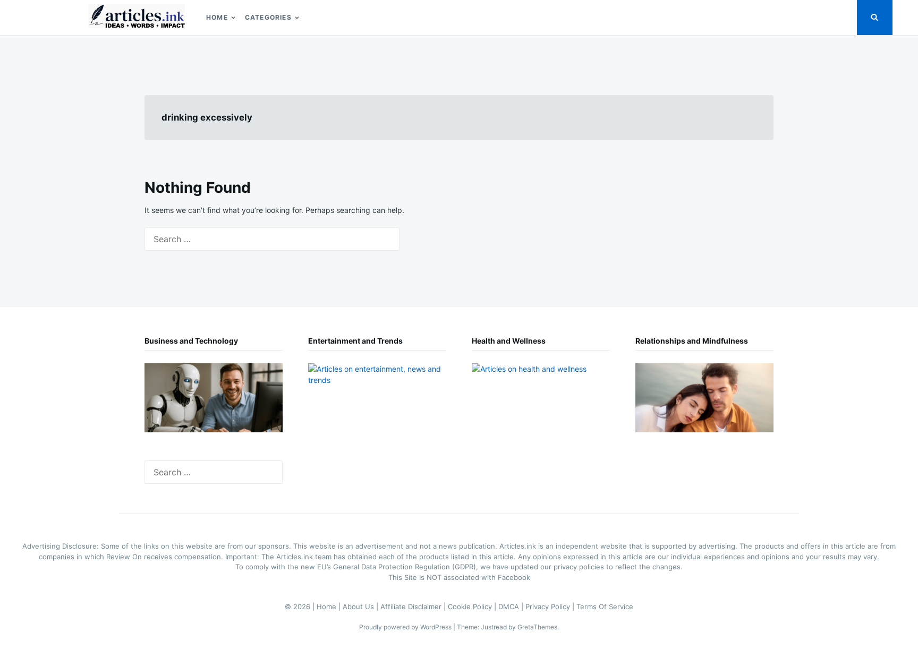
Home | (330, 606)
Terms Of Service (604, 606)
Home (217, 17)
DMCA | (511, 606)
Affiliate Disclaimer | (414, 606)
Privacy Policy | (550, 606)
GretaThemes (537, 627)
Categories (268, 17)
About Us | (361, 606)
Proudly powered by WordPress (406, 627)
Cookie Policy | (473, 606)
